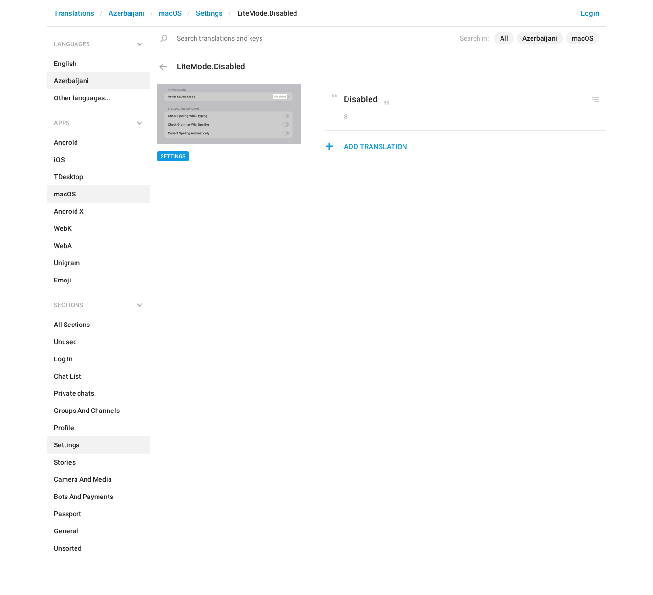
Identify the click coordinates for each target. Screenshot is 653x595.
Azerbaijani (126, 13)
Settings (209, 13)
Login (590, 13)
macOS (170, 13)
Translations (74, 13)
